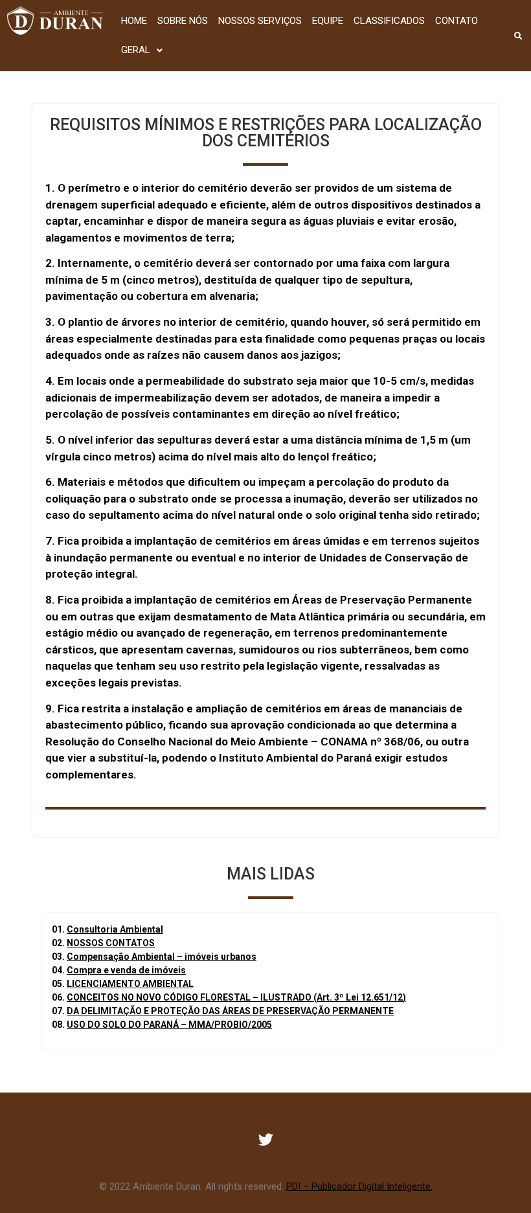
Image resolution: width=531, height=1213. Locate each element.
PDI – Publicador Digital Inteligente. (359, 1186)
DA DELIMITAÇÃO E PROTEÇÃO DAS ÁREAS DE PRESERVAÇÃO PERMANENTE (230, 1011)
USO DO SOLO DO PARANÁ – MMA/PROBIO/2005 (169, 1024)
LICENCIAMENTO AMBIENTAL (130, 984)
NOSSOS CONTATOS (111, 943)
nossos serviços (260, 21)
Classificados (389, 21)
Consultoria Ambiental (115, 929)
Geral (135, 50)
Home (134, 21)
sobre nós (182, 21)
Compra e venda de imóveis (126, 970)
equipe (327, 21)
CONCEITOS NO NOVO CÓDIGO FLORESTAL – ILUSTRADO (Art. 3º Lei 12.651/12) (236, 997)
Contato (456, 21)
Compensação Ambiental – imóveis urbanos (161, 956)
